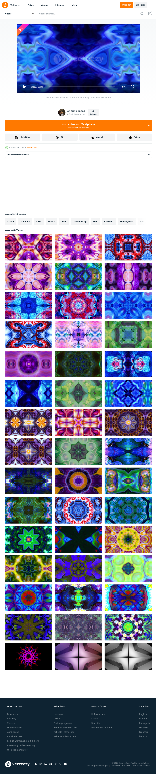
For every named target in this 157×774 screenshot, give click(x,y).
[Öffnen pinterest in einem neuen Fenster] (50, 764)
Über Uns (96, 723)
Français (141, 731)
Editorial (59, 5)
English (141, 714)
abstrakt (108, 221)
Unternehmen (14, 727)
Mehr (74, 5)
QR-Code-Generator (17, 749)
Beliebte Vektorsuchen (64, 727)
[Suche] (140, 13)
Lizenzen (57, 714)
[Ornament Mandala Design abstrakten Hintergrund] (78, 539)
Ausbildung (13, 731)
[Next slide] (145, 221)
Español (141, 718)
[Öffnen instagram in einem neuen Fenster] (41, 764)
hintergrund (126, 221)
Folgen (92, 114)
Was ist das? (32, 147)
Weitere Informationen (18, 154)
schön (10, 221)
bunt (64, 221)
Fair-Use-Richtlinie (139, 765)
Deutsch (141, 727)
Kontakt (95, 718)
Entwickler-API (14, 736)
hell (95, 221)
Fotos (31, 5)
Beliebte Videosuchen (64, 736)
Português (142, 723)
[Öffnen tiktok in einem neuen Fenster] (55, 764)
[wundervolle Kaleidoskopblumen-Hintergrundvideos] (28, 247)
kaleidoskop (79, 221)
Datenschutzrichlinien (118, 765)
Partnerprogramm (62, 723)
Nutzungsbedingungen (95, 765)
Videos (44, 5)
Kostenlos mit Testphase (77, 125)
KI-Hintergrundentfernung (20, 745)
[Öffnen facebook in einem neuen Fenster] (36, 764)
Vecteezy (11, 718)
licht (39, 221)
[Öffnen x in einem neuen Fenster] (60, 764)
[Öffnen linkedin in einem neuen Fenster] (45, 764)
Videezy (11, 723)
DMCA (56, 718)
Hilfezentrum (98, 714)
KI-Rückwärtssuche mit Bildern (23, 740)
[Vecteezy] (5, 5)
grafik (51, 221)
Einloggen (138, 5)
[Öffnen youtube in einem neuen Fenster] (65, 764)
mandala (25, 221)
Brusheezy (12, 714)
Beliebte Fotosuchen (63, 731)
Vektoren (15, 5)
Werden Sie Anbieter (101, 727)
